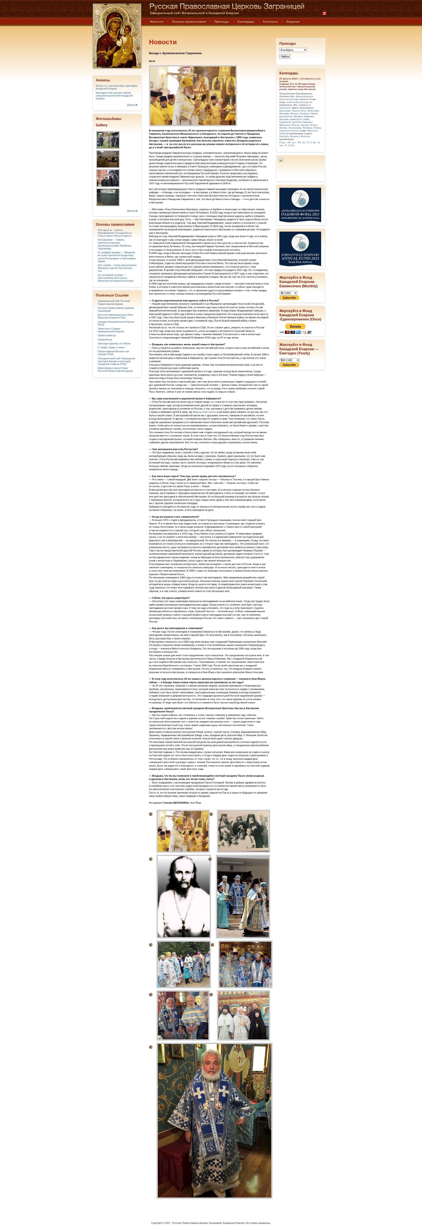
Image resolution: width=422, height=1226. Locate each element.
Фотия (299, 96)
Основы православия (189, 21)
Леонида (284, 136)
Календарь (246, 21)
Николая (305, 136)
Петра (313, 125)
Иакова (305, 125)
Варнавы (284, 119)
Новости (156, 21)
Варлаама (284, 110)
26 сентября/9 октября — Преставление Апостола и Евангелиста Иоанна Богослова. (116, 278)
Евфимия (309, 116)
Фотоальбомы (109, 119)
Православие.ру (107, 335)
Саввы (306, 119)
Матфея (298, 116)
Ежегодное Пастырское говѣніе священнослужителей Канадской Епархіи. (114, 95)
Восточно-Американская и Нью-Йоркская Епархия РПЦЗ (116, 316)
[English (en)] (324, 13)
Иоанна (294, 113)
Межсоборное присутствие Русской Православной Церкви (115, 369)
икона (307, 96)
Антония (304, 113)
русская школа (207, 412)
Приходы (222, 21)
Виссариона (285, 116)
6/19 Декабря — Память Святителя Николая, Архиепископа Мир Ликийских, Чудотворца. (115, 244)
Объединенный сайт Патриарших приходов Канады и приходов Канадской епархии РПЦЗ (116, 361)
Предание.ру (105, 339)
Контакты (270, 21)
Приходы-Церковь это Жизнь (114, 343)
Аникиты (284, 99)
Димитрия (295, 119)
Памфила (304, 105)
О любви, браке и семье (111, 347)
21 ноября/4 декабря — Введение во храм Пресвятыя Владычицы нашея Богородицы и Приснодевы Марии (117, 257)
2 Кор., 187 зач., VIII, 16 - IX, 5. (295, 142)
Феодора (307, 128)
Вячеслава (313, 110)
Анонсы (103, 80)
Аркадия (296, 122)
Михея (314, 113)
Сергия (295, 110)
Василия (311, 130)
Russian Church (116, 36)
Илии (303, 110)
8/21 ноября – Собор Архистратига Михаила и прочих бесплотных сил (117, 268)
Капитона (284, 108)
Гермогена (285, 122)
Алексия (294, 130)
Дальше (131, 105)
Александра (293, 102)
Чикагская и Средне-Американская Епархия (111, 330)
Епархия (292, 21)
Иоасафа (284, 113)
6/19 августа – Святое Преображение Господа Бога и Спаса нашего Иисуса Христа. (115, 233)
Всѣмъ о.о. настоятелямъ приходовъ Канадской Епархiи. (117, 87)
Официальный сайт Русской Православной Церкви (114, 302)
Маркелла (284, 125)
